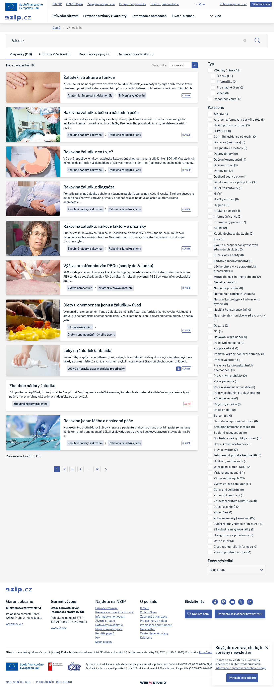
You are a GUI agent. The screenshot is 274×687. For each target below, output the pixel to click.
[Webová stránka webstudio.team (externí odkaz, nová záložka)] (153, 682)
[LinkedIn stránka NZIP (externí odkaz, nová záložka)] (250, 602)
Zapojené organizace (101, 4)
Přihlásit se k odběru (242, 677)
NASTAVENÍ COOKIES (18, 682)
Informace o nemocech (149, 16)
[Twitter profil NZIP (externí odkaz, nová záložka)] (241, 602)
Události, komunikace (164, 4)
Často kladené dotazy (154, 633)
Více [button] (217, 16)
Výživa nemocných (80, 288)
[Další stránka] (104, 469)
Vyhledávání (74, 27)
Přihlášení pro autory (233, 4)
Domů (56, 27)
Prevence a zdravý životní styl (105, 16)
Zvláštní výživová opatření (115, 288)
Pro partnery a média (132, 4)
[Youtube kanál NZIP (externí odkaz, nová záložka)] (232, 602)
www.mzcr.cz (14, 623)
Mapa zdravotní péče (108, 629)
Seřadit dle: (159, 65)
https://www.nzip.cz (210, 652)
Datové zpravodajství (109, 625)
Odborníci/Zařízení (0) (55, 54)
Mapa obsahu (104, 641)
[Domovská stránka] (24, 7)
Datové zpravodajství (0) (135, 54)
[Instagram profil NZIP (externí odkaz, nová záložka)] (223, 602)
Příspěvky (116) (21, 54)
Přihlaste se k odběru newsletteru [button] (240, 614)
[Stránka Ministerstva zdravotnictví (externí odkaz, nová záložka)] (55, 667)
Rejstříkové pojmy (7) (95, 54)
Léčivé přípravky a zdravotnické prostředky (96, 368)
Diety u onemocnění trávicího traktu (91, 334)
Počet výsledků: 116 (20, 65)
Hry (97, 637)
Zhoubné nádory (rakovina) (85, 134)
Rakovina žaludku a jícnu (125, 134)
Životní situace (183, 16)
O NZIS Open (74, 4)
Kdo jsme (146, 637)
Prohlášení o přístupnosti (156, 625)
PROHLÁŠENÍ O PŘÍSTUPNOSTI (54, 682)
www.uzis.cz (59, 627)
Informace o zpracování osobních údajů (240, 668)
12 (97, 469)
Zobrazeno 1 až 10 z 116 (23, 456)
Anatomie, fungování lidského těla (90, 95)
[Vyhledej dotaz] (257, 40)
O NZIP (57, 4)
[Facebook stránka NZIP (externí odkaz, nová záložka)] (215, 602)
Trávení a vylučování (132, 95)
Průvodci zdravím (65, 16)
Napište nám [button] (262, 4)
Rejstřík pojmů (104, 633)
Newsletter (147, 629)
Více (202, 4)
